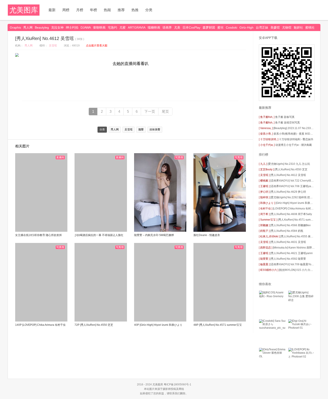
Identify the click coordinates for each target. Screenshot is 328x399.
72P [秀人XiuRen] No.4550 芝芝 (94, 324)
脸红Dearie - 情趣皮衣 (206, 235)
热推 (135, 10)
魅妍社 (298, 27)
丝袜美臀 (154, 129)
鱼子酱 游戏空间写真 (287, 122)
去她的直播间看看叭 (130, 63)
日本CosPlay (191, 27)
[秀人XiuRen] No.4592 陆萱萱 (288, 258)
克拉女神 (57, 27)
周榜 (65, 10)
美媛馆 (275, 27)
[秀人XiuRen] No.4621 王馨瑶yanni (291, 253)
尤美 (177, 27)
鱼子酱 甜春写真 (285, 117)
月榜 (79, 10)
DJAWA (86, 27)
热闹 (107, 10)
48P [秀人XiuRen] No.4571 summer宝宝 (217, 324)
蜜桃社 (310, 27)
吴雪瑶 (53, 45)
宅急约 (112, 27)
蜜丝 (220, 27)
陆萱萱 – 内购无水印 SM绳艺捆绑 (154, 235)
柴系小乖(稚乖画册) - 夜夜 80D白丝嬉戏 (297, 133)
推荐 (121, 10)
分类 (148, 10)
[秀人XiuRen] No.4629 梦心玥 (288, 191)
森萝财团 (209, 27)
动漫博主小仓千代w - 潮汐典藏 (293, 144)
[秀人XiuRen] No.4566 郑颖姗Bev (290, 225)
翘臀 (141, 129)
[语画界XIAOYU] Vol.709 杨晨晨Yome (292, 264)
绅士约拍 (72, 27)
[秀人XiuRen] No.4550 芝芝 (290, 169)
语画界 (167, 27)
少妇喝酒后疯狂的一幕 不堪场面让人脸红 (99, 235)
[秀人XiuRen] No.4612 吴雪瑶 (288, 175)
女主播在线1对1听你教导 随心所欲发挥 (38, 235)
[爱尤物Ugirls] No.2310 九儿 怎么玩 (289, 163)
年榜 (93, 10)
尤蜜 (122, 27)
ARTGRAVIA (136, 27)
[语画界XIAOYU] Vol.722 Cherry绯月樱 (293, 180)
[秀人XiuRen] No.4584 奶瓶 (286, 230)
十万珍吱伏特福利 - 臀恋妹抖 (296, 139)
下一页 (149, 111)
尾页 (165, 111)
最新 (52, 10)
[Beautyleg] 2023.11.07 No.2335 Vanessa (298, 128)
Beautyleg (42, 27)
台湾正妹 (262, 27)
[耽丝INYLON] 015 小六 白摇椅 (297, 270)
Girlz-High (246, 27)
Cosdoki (231, 27)
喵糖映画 (154, 27)
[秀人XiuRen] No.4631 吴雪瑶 (288, 242)
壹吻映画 (99, 27)
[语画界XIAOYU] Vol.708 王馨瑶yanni (292, 186)
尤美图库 (23, 10)
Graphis (15, 27)
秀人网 (28, 27)
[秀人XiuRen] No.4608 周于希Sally (291, 214)
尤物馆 (286, 27)
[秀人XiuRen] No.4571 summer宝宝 (299, 219)
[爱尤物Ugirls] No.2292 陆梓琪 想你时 (292, 197)
